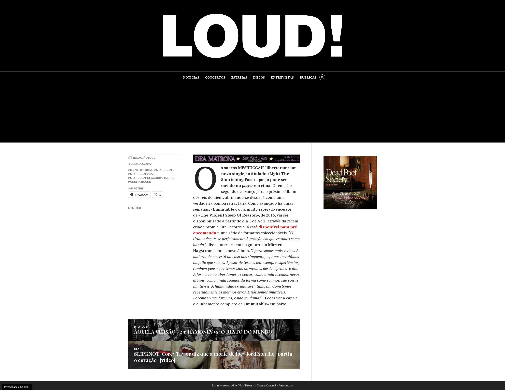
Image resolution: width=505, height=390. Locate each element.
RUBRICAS (308, 77)
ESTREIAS (239, 77)
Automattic (286, 385)
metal (169, 177)
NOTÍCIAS (191, 77)
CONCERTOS (215, 77)
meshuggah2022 (141, 173)
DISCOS (259, 77)
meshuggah (164, 170)
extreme (147, 170)
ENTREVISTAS (282, 77)
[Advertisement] (252, 110)
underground (140, 181)
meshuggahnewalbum (146, 177)
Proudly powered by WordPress (232, 385)
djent (134, 170)
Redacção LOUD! (144, 157)
